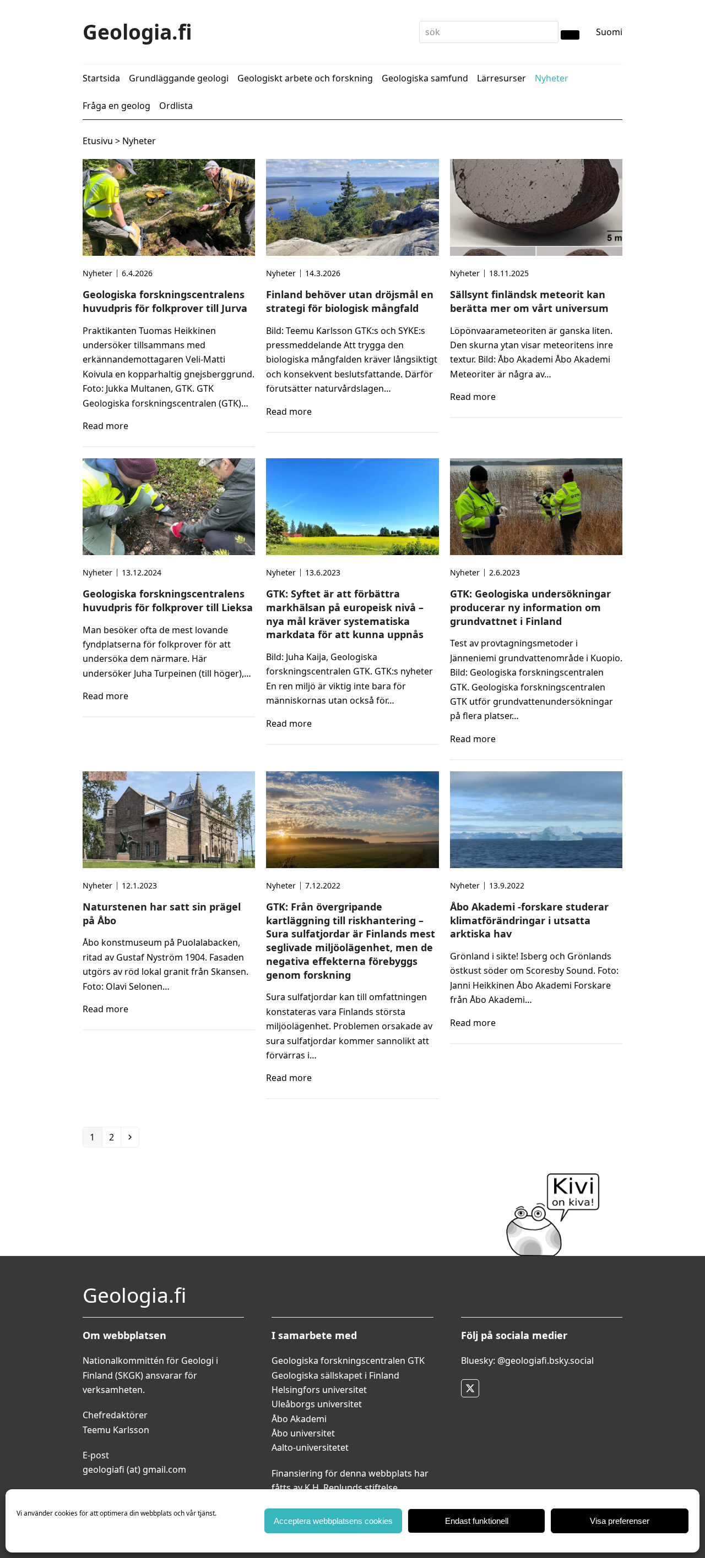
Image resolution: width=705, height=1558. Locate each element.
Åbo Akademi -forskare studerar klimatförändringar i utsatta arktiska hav (529, 920)
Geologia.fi (137, 32)
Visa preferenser (619, 1521)
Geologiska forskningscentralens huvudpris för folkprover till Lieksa (168, 600)
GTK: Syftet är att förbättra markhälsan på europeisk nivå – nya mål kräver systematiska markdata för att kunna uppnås (345, 614)
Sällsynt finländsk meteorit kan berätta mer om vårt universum (529, 301)
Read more (105, 426)
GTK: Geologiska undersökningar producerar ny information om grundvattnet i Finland (530, 607)
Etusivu (98, 141)
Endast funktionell (476, 1521)
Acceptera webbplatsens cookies (333, 1521)
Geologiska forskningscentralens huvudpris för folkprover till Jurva (165, 301)
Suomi (609, 32)
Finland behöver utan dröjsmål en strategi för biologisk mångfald (349, 301)
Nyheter (97, 273)
